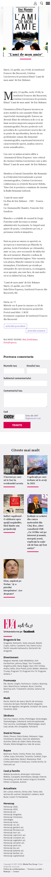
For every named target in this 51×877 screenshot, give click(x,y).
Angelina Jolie (10, 666)
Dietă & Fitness (12, 733)
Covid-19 (13, 797)
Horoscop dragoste (12, 814)
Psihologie (30, 718)
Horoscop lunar (11, 822)
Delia (12, 668)
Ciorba (22, 753)
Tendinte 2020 (10, 709)
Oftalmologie (33, 724)
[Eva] (9, 3)
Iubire (13, 645)
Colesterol (21, 721)
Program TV (16, 671)
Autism (23, 782)
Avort (43, 724)
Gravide (41, 779)
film (24, 339)
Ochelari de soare (38, 706)
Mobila (7, 776)
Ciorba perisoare (11, 761)
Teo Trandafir (34, 663)
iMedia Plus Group (30, 864)
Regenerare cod (33, 418)
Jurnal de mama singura (25, 779)
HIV (16, 726)
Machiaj (43, 683)
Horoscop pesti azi (12, 845)
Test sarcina (9, 724)
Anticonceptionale (35, 721)
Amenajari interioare (30, 774)
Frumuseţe (10, 680)
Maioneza (31, 759)
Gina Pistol (21, 668)
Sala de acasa (33, 744)
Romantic (17, 643)
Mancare (8, 753)
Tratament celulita (25, 688)
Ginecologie (41, 718)
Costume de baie (12, 704)
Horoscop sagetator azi (14, 840)
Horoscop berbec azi (13, 853)
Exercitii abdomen (31, 739)
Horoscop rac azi (11, 824)
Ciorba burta (37, 761)
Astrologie (8, 819)
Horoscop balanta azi (14, 850)
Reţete (7, 750)
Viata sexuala (29, 643)
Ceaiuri (14, 718)
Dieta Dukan (22, 736)
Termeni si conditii (34, 869)
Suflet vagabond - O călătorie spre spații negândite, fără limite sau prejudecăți (13, 522)
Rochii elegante (35, 704)
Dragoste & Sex (12, 639)
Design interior (39, 776)
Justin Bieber (33, 668)
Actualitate (10, 788)
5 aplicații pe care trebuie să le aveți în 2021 (37, 480)
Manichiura (13, 686)
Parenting (8, 779)
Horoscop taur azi (12, 832)
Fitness (12, 736)
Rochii (10, 683)
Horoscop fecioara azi (14, 830)
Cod (6, 411)
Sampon (24, 686)
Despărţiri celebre (30, 794)
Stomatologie (10, 721)
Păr (5, 683)
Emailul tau (33, 365)
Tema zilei (37, 791)
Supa (12, 756)
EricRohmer (32, 339)
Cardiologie (21, 724)
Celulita (38, 686)
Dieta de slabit (19, 741)
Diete (6, 736)
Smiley (42, 666)
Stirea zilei (27, 791)
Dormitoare (26, 776)
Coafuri (35, 683)
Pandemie (23, 797)
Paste (15, 753)
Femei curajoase (11, 782)
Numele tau (10, 365)
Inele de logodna (11, 706)
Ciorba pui (25, 761)
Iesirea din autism (12, 794)
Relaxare (33, 736)
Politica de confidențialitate (14, 869)
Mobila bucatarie (12, 774)
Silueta (7, 744)
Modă (7, 698)
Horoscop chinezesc (13, 817)
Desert (23, 759)
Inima (22, 718)
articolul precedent (16, 326)
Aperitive (14, 759)
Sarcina (7, 718)
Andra (6, 668)
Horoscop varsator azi (14, 842)
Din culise (8, 791)
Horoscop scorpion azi (14, 837)
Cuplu (6, 645)
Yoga (40, 736)
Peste (28, 753)
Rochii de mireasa (34, 701)
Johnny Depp (21, 663)
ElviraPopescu (10, 342)
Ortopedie (23, 726)
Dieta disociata (33, 741)
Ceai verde (9, 726)
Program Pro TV (30, 671)
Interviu (17, 791)
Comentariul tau (13, 390)
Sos (33, 753)
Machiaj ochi (10, 688)
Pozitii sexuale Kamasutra (16, 648)
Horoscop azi (10, 811)
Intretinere (9, 739)
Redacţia (7, 871)
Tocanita (29, 756)
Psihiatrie (33, 726)
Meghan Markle (11, 660)
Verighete (24, 706)
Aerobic (18, 739)
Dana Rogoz (22, 666)
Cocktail (37, 756)
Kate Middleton (26, 660)
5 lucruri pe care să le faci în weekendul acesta (13, 480)
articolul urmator (36, 330)
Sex (28, 645)
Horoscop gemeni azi (13, 827)
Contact (16, 871)
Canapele (15, 776)
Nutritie (7, 741)
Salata (39, 753)
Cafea (6, 756)
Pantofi (23, 704)
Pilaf (39, 759)
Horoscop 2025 (11, 809)
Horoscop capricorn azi (14, 835)
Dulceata (19, 756)
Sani (6, 686)
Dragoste (8, 643)
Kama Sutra (36, 645)
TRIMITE (17, 425)
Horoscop (9, 803)
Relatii (39, 643)
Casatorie (21, 645)
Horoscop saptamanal (14, 855)
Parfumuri (26, 683)
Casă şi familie (12, 770)
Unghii (17, 683)
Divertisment (11, 657)
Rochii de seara (17, 701)
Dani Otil (33, 666)
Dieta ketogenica (19, 744)
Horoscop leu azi (11, 848)
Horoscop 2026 (11, 806)
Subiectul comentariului (17, 378)
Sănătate (9, 715)
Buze (31, 686)
